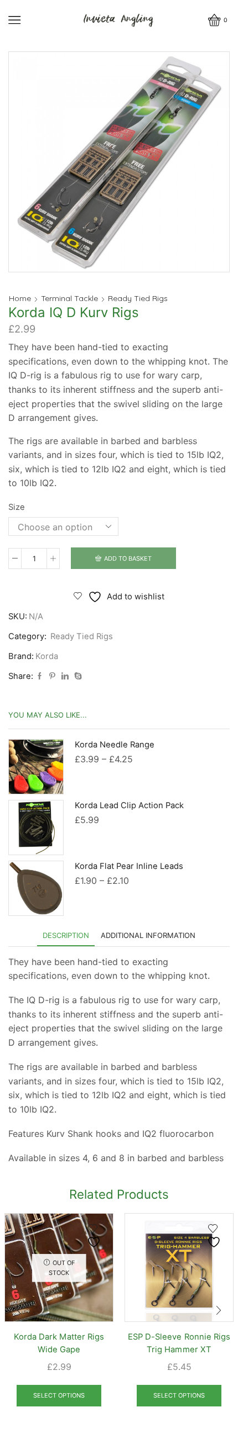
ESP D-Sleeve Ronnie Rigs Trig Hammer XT (179, 1343)
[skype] (76, 676)
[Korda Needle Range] (36, 766)
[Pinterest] (52, 676)
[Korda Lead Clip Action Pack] (36, 827)
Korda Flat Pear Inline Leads (129, 866)
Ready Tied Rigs (138, 298)
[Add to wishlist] (95, 1236)
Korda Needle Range (114, 745)
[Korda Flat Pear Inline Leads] (36, 888)
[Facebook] (39, 676)
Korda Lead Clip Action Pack (129, 805)
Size (16, 507)
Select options (59, 1395)
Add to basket (128, 558)
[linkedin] (65, 676)
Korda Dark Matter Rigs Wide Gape (59, 1343)
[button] (19, 1310)
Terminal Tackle (69, 298)
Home (20, 298)
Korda (46, 656)
